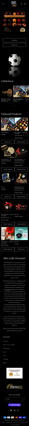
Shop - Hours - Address (9, 344)
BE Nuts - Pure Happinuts (5, 100)
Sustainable (7, 289)
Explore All (14, 45)
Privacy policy (16, 422)
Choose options (21, 142)
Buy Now (14, 40)
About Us (5, 341)
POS (15, 420)
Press (4, 352)
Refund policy (9, 422)
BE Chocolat (11, 420)
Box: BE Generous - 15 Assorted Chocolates (20, 160)
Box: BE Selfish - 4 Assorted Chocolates (7, 215)
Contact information (15, 424)
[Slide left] (11, 106)
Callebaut (5, 359)
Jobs (4, 355)
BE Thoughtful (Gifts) (18, 100)
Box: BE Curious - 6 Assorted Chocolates (19, 187)
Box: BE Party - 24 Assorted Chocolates (21, 133)
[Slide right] (18, 106)
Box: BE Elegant (4, 132)
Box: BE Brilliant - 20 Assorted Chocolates (6, 160)
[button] (3, 4)
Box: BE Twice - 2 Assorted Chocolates (7, 242)
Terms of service (24, 422)
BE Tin (2, 187)
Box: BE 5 (17, 214)
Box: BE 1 (17, 241)
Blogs (4, 362)
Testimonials (6, 348)
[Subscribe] (22, 399)
